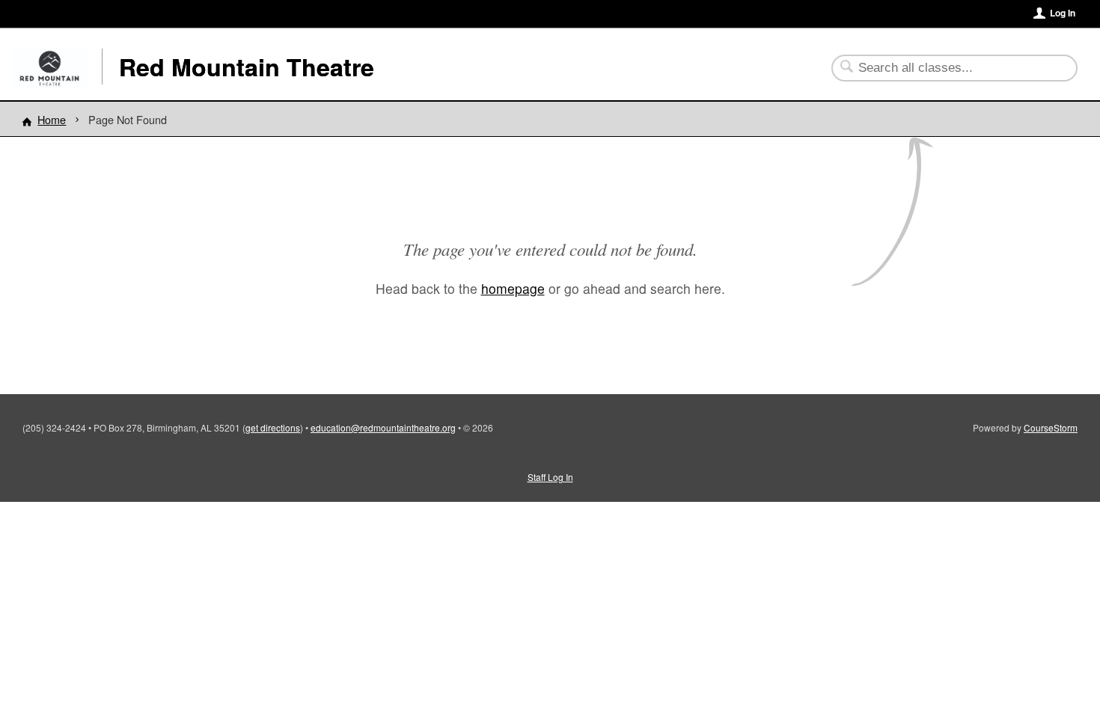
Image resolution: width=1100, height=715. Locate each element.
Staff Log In (550, 476)
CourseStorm (1051, 427)
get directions (272, 427)
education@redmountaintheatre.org (383, 427)
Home (51, 119)
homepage (513, 288)
